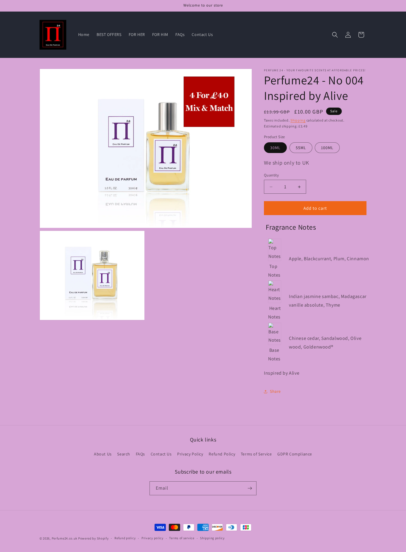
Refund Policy (222, 454)
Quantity (271, 175)
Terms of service (181, 538)
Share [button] (275, 391)
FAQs (140, 454)
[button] (335, 34)
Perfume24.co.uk (65, 538)
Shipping (298, 120)
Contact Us (161, 454)
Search (123, 454)
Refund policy (125, 538)
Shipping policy (212, 538)
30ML (275, 147)
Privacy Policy (190, 454)
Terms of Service (256, 454)
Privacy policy (152, 538)
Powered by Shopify (93, 538)
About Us (103, 454)
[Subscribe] (249, 488)
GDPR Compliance (294, 454)
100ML (327, 147)
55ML (301, 147)
